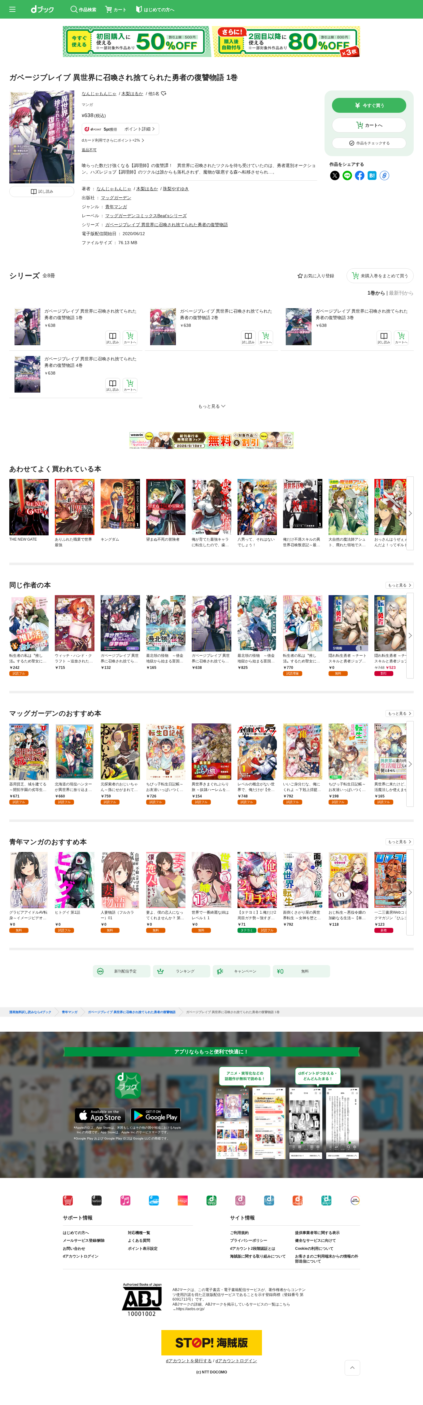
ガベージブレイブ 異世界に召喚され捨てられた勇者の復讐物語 (166, 224)
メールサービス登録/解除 (84, 1240)
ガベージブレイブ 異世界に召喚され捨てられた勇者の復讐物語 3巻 (362, 314)
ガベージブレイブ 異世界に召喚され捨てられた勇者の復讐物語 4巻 (90, 362)
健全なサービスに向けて (315, 1240)
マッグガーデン (116, 197)
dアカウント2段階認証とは (252, 1248)
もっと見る (397, 585)
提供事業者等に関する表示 (317, 1233)
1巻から (376, 293)
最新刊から (401, 293)
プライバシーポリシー (248, 1240)
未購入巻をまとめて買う (384, 275)
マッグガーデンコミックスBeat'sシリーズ (146, 215)
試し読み (45, 191)
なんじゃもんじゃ (99, 93)
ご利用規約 (239, 1233)
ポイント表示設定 (143, 1248)
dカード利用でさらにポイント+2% (111, 140)
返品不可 (89, 150)
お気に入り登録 (319, 275)
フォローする (164, 93)
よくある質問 (139, 1240)
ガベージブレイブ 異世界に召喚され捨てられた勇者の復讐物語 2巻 (226, 314)
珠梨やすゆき (176, 188)
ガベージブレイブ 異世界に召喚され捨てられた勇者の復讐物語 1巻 (90, 314)
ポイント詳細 (137, 128)
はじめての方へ (76, 1233)
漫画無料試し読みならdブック (30, 1012)
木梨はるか (132, 93)
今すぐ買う (374, 105)
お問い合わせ (74, 1248)
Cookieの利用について (314, 1248)
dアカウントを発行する (189, 1360)
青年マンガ (116, 206)
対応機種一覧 (139, 1233)
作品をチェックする (373, 143)
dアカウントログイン (80, 1256)
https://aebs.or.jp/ (190, 1309)
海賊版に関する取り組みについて (258, 1256)
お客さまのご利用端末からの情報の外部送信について (326, 1258)
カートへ (373, 125)
